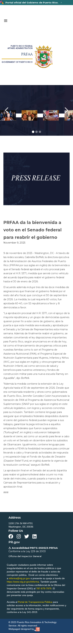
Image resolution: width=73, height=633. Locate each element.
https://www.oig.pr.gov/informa (23, 581)
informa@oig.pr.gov (19, 578)
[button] (5, 20)
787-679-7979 (43, 588)
